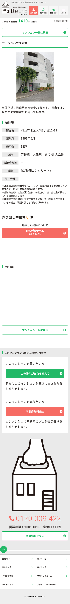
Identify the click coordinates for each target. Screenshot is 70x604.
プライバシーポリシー (46, 584)
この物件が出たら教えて (35, 373)
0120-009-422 (38, 518)
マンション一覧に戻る (35, 32)
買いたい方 (41, 558)
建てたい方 (41, 567)
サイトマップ (7, 584)
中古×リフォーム (44, 575)
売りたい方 (6, 567)
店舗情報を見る (35, 536)
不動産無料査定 (35, 411)
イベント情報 (7, 575)
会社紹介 (6, 558)
